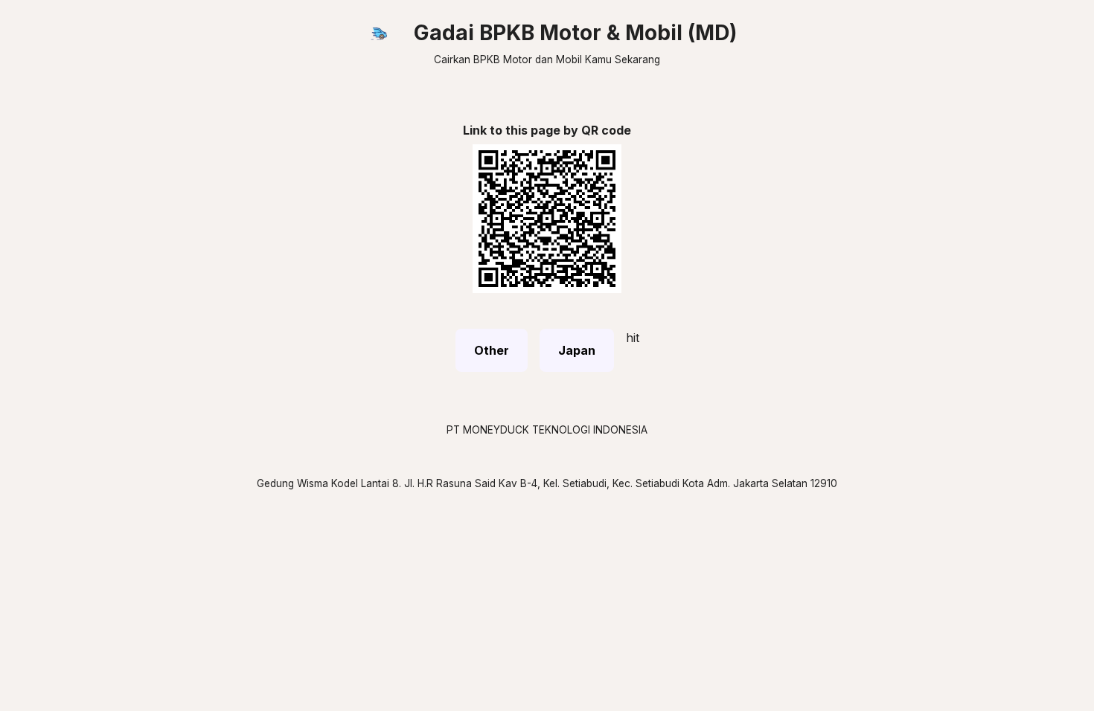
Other (491, 350)
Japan (576, 350)
